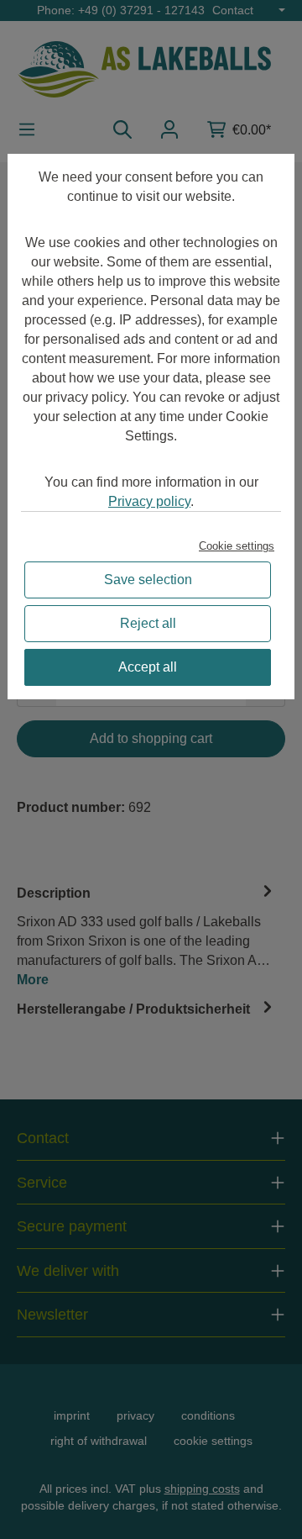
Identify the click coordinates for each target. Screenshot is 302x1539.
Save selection (148, 579)
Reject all (148, 623)
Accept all (147, 667)
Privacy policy (149, 501)
